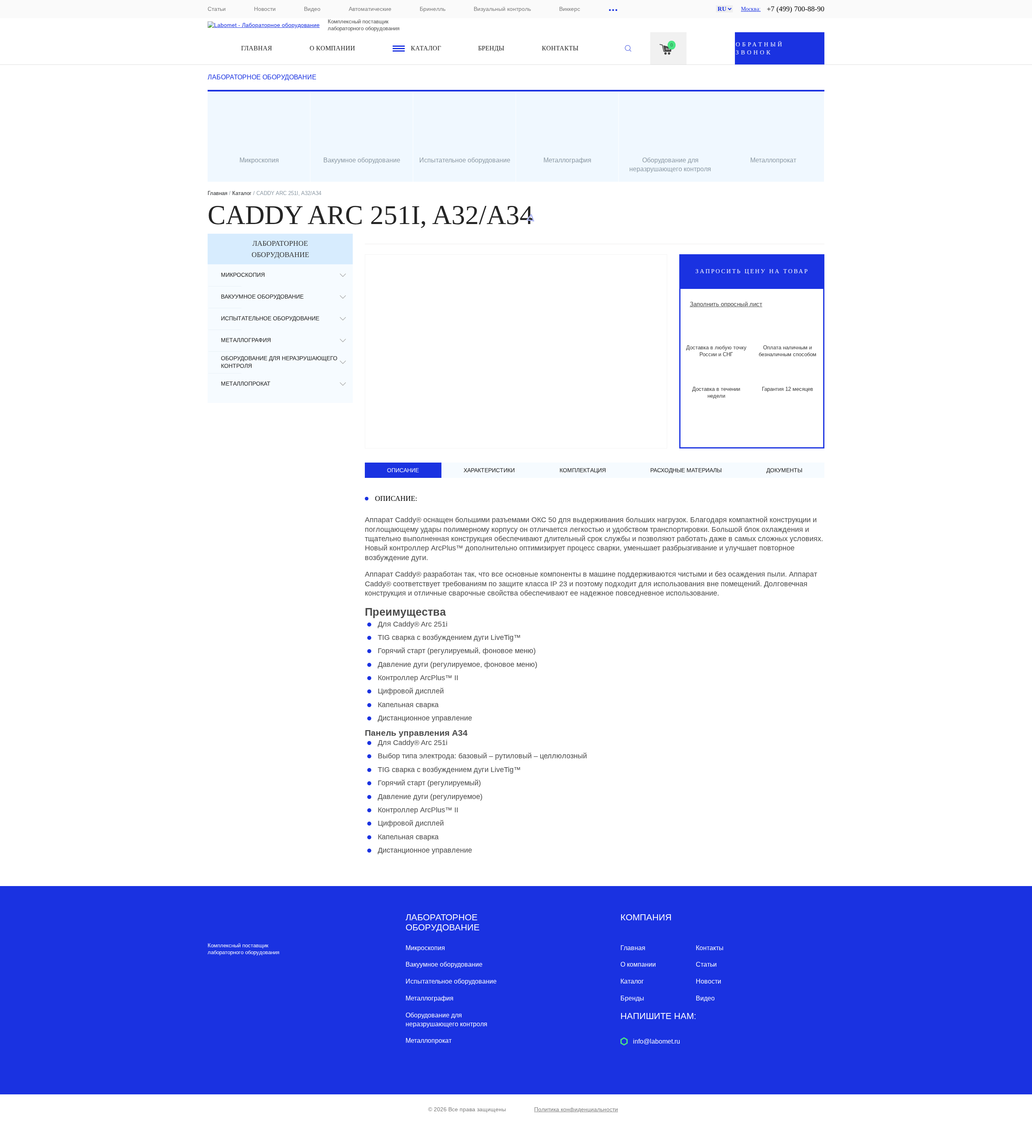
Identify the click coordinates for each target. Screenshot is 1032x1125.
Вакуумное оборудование (262, 296)
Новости (265, 9)
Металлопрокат (245, 383)
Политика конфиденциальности (576, 1109)
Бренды (491, 48)
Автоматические (370, 9)
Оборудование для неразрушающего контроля (279, 362)
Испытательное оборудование (270, 318)
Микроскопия (243, 275)
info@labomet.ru (656, 1041)
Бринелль (432, 9)
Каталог (426, 48)
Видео (312, 9)
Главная (256, 48)
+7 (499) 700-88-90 (795, 9)
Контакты (560, 48)
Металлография (246, 340)
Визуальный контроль (502, 9)
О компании (332, 48)
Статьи (217, 9)
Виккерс (569, 9)
